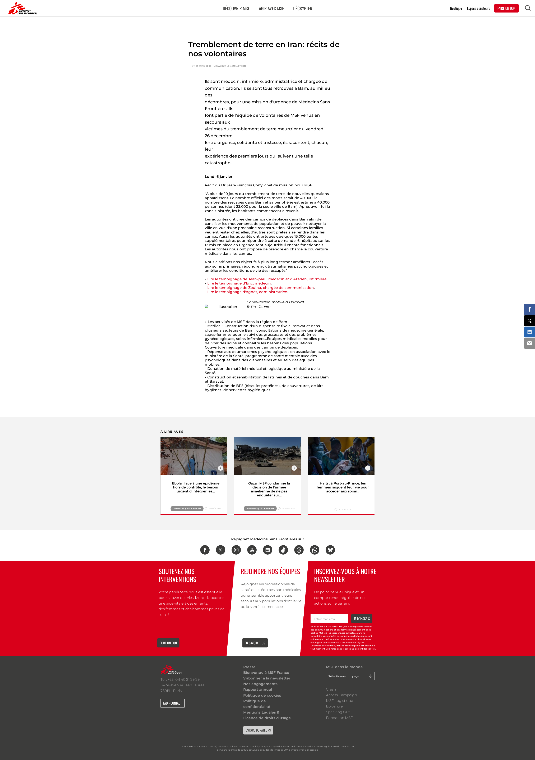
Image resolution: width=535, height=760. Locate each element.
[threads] (299, 550)
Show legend (220, 468)
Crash (331, 689)
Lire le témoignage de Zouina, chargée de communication (260, 288)
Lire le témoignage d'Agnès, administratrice (247, 292)
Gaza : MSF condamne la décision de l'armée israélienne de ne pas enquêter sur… (269, 489)
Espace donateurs (478, 8)
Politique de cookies (262, 695)
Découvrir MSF (236, 8)
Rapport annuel (257, 689)
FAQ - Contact (172, 703)
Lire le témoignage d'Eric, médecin (239, 283)
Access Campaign (341, 695)
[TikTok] (283, 550)
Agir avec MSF (271, 8)
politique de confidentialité (359, 649)
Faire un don (168, 642)
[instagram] (236, 550)
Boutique (456, 8)
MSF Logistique (339, 700)
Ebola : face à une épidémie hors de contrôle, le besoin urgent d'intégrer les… (195, 487)
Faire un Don (506, 8)
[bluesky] (330, 550)
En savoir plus (255, 642)
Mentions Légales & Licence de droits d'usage (267, 715)
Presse (249, 667)
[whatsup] (314, 550)
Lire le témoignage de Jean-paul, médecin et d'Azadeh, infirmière (266, 279)
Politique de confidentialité (256, 704)
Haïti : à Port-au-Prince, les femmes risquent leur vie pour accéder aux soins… (343, 487)
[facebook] (205, 550)
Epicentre (334, 706)
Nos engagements (260, 684)
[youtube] (252, 550)
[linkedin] (267, 550)
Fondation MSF (339, 718)
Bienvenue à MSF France (266, 672)
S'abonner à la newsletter (266, 678)
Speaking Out (338, 712)
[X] (220, 550)
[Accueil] (22, 8)
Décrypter (302, 8)
